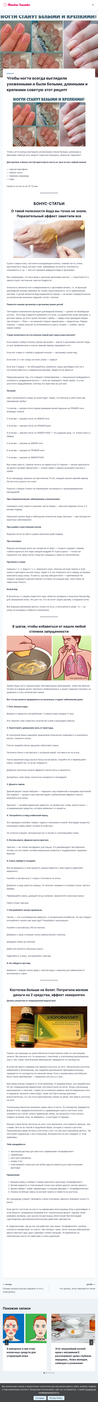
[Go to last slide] (7, 1342)
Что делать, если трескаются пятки (77, 1286)
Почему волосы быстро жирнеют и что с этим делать (23, 1288)
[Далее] (91, 1342)
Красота (10, 73)
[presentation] (25, 1328)
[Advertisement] (49, 1256)
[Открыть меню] (93, 5)
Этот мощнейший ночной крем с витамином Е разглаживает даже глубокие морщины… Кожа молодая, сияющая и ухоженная (73, 1356)
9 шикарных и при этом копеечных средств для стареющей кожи (21, 1352)
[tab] (44, 1373)
